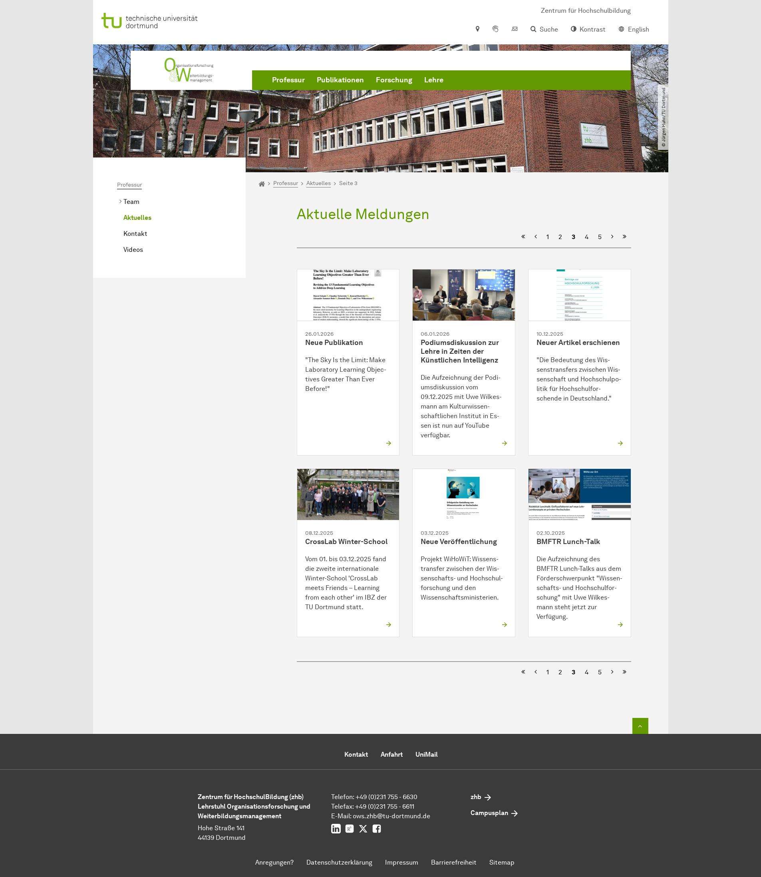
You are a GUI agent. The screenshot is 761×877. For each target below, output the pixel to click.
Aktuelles (137, 217)
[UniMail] (514, 29)
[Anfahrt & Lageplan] (477, 29)
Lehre (433, 80)
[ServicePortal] (495, 29)
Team (131, 201)
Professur (288, 80)
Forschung (394, 80)
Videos (133, 249)
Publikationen (340, 80)
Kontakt (135, 233)
